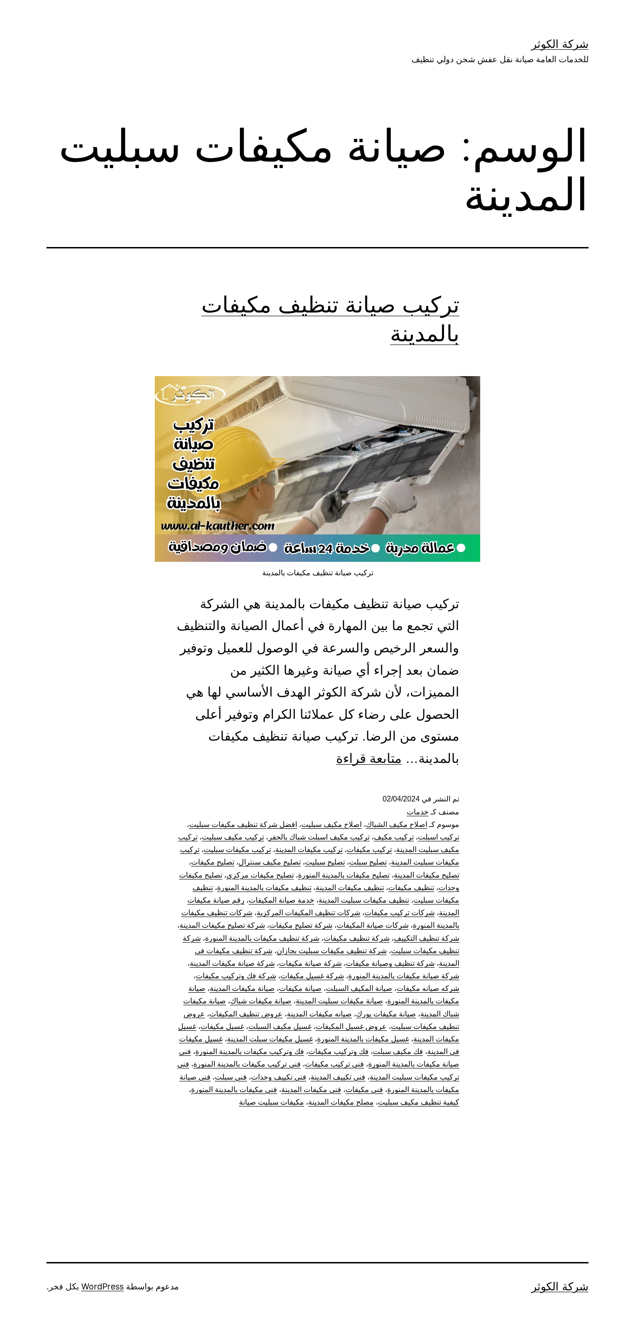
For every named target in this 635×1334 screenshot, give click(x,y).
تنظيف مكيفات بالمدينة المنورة (264, 888)
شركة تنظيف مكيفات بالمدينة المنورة (262, 938)
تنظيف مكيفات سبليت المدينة (363, 900)
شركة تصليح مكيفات (300, 925)
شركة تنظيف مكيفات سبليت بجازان (332, 951)
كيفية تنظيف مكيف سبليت (418, 1102)
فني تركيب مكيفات (334, 1064)
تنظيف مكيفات (411, 888)
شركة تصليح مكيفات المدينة (222, 925)
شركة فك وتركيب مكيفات (236, 976)
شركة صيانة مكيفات (310, 963)
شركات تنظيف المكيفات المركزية (308, 913)
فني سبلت (231, 1077)
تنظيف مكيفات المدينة (350, 888)
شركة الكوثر (560, 44)
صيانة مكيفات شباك (260, 1001)
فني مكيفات (364, 1089)
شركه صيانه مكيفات (428, 988)
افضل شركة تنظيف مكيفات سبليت (243, 824)
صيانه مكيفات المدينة (319, 1014)
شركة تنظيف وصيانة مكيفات (390, 963)
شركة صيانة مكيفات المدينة (232, 963)
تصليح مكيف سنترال (269, 862)
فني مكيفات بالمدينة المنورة (234, 1089)
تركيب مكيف (394, 837)
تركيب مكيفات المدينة (309, 849)
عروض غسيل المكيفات (351, 1026)
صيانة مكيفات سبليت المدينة (339, 1001)
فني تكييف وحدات (278, 1077)
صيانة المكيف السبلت (359, 988)
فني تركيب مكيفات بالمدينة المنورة (247, 1064)
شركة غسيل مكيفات (312, 976)
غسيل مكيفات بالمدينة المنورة (363, 1039)
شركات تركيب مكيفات (399, 913)
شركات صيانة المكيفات (373, 925)
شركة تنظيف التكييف (426, 938)
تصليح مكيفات (212, 862)
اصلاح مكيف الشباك (396, 824)
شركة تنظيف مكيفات (357, 938)
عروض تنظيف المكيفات (246, 1014)
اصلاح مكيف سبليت (331, 824)
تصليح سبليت (325, 862)
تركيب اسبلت (438, 837)
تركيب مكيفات (369, 849)
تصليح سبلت (368, 862)
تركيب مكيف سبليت (233, 837)
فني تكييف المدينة (338, 1077)
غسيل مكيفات (222, 1026)
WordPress (102, 1286)
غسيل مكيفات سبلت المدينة (270, 1039)
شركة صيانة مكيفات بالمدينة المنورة (403, 976)
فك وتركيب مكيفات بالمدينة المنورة (249, 1051)
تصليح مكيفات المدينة (426, 875)
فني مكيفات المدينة (311, 1089)
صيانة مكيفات (300, 988)
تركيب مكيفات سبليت (237, 849)
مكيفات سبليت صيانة (271, 1102)
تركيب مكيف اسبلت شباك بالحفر (319, 837)
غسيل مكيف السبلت (279, 1026)
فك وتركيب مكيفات (338, 1051)
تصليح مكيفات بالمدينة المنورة (344, 875)
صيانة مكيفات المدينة (242, 988)
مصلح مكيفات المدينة (341, 1102)
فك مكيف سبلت (398, 1051)
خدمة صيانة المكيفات (281, 900)
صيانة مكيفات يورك (386, 1014)
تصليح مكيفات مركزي (260, 875)
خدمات (418, 812)
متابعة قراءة (369, 758)
